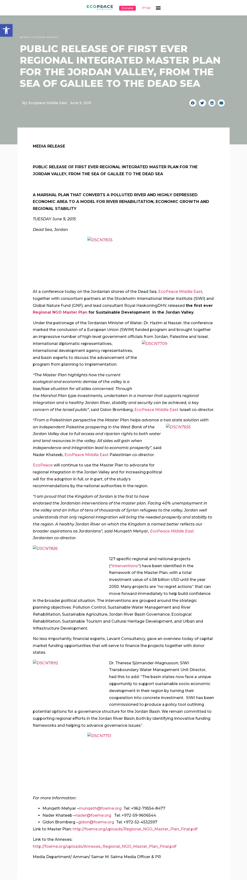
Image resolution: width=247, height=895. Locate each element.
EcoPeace (43, 465)
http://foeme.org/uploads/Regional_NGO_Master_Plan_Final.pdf (135, 829)
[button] (6, 30)
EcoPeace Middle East (180, 291)
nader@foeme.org (93, 815)
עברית (146, 7)
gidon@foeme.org (96, 822)
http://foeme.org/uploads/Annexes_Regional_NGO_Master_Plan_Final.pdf (104, 846)
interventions (125, 566)
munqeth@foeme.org (100, 808)
